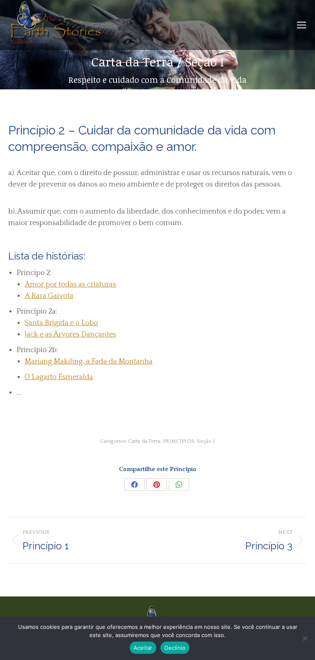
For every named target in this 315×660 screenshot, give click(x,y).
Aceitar (143, 647)
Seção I (206, 441)
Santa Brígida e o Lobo (61, 323)
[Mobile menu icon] (301, 25)
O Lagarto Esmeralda (59, 377)
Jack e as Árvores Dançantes (70, 334)
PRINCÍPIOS (178, 441)
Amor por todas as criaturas (70, 284)
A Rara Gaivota (49, 296)
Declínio (174, 647)
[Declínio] (305, 638)
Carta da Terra (144, 441)
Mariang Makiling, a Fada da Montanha (89, 361)
